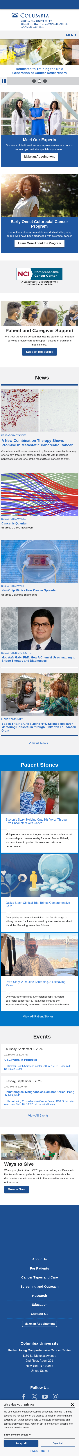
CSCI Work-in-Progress (20, 1059)
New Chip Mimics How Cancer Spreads (28, 590)
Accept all (21, 1443)
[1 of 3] (34, 81)
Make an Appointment (39, 156)
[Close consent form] (72, 1404)
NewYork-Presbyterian (39, 1227)
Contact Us (39, 1314)
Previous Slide (3, 52)
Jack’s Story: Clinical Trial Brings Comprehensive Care (39, 893)
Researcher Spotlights (16, 653)
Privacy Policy (38, 1450)
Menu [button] (71, 35)
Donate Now (16, 1189)
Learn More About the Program (39, 243)
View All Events (38, 1115)
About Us (39, 1259)
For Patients (39, 1268)
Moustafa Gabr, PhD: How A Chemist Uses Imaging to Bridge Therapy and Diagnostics (38, 659)
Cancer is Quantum (14, 523)
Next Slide (75, 52)
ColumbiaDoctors (39, 1238)
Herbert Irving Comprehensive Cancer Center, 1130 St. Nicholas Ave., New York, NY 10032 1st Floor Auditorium (39, 1103)
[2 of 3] (39, 81)
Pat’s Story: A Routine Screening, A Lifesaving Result (39, 972)
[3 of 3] (45, 81)
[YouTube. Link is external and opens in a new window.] (45, 1397)
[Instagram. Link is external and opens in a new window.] (56, 1397)
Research (39, 1296)
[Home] (39, 20)
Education (40, 1304)
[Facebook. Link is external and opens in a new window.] (24, 1397)
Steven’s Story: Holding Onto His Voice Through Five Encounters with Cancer (39, 812)
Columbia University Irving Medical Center (39, 4)
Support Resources (39, 351)
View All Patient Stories (38, 1016)
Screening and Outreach (39, 1286)
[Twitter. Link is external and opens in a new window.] (34, 1397)
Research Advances (13, 435)
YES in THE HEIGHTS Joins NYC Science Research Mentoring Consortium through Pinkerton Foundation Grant (38, 727)
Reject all (58, 1443)
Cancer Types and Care (39, 1277)
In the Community (12, 719)
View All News (39, 743)
